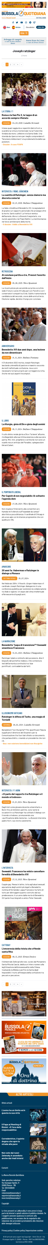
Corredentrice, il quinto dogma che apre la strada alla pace (13, 1141)
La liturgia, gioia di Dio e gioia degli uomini (23, 424)
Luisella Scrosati (31, 122)
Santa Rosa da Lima (35, 40)
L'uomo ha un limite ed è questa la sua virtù (13, 1111)
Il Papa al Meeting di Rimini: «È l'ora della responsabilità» (11, 1127)
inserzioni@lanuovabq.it (11, 1198)
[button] (24, 33)
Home (25, 56)
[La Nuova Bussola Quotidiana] (24, 14)
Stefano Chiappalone (33, 203)
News (8, 27)
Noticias (18, 27)
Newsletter (30, 27)
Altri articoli (24, 1094)
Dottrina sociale (9, 578)
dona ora (41, 27)
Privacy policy (7, 1230)
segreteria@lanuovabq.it (11, 1195)
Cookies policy (19, 1230)
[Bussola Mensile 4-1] (24, 1003)
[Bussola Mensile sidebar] (24, 1037)
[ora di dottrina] (24, 1071)
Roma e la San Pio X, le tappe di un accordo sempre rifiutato (19, 116)
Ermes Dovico (29, 956)
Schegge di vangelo (13, 39)
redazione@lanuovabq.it (11, 1193)
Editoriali (6, 724)
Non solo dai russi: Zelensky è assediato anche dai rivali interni (12, 1155)
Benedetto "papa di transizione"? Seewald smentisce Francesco (24, 646)
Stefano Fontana (30, 357)
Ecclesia (6, 123)
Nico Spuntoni (30, 283)
